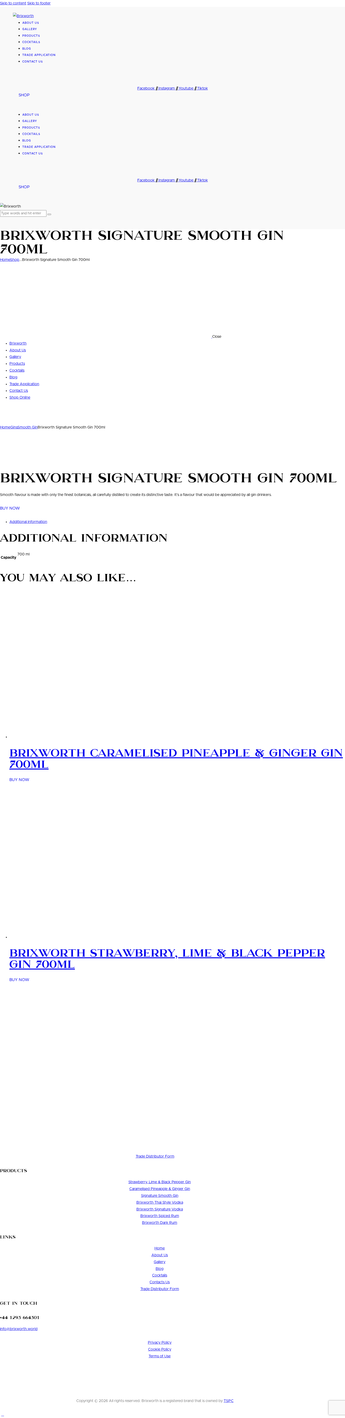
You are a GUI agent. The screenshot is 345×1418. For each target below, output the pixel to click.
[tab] (177, 521)
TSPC (229, 1401)
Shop (14, 260)
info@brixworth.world (19, 1329)
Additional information (28, 522)
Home (5, 260)
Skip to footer (39, 3)
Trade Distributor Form (155, 1156)
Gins (13, 427)
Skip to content (13, 3)
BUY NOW (10, 508)
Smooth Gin (27, 427)
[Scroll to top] (2, 1414)
